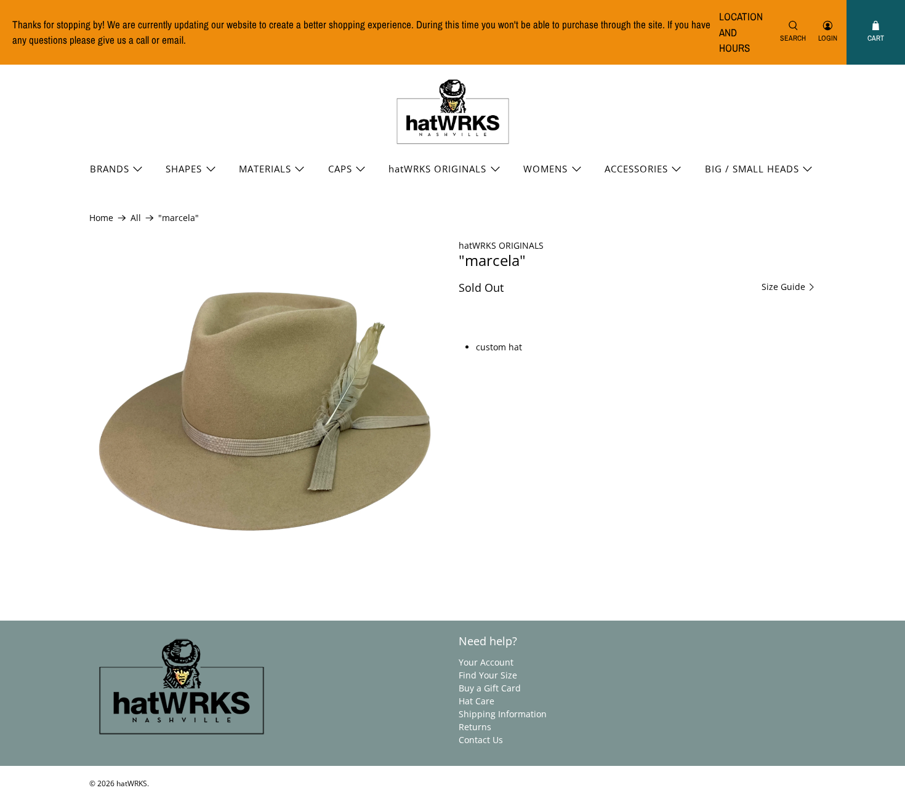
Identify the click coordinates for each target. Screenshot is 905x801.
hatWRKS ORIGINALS (437, 169)
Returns (475, 727)
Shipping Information (503, 714)
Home (101, 218)
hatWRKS (131, 783)
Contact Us (481, 740)
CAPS (340, 169)
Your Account (486, 662)
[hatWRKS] (453, 112)
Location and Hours (741, 32)
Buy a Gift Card (490, 688)
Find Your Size (488, 675)
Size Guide (785, 286)
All (136, 218)
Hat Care (476, 701)
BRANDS (109, 169)
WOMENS (545, 169)
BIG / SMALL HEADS (752, 169)
